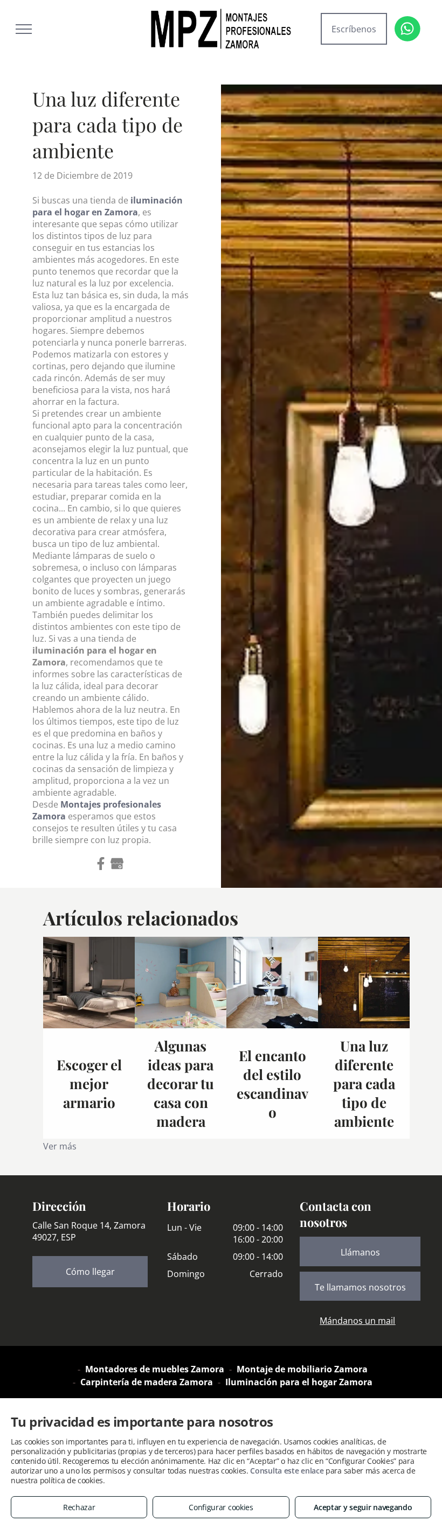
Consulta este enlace (286, 1470)
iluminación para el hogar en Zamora (107, 206)
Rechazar (79, 1507)
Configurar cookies (221, 1507)
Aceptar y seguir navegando (363, 1507)
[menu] (24, 29)
